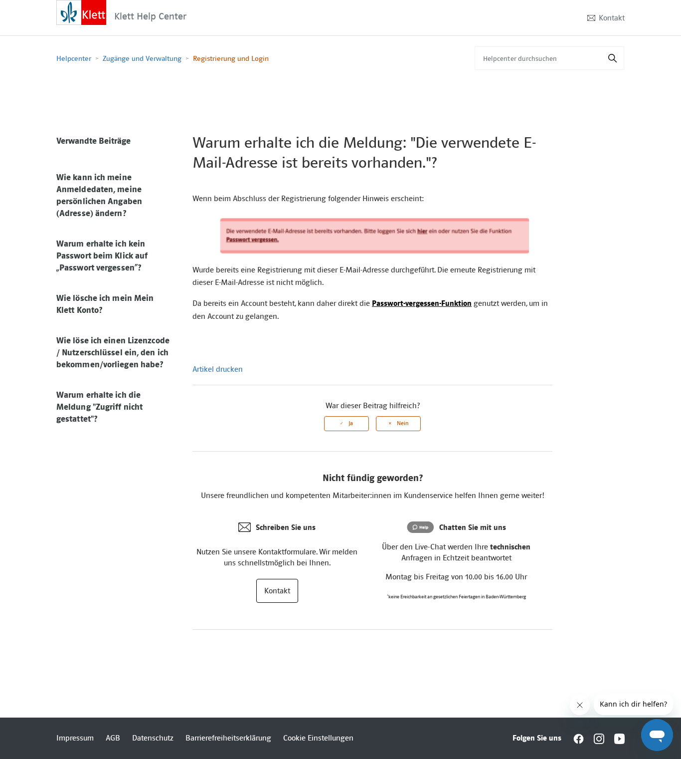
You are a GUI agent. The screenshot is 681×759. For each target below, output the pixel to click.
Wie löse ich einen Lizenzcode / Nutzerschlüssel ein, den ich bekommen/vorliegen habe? (113, 352)
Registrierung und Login (231, 58)
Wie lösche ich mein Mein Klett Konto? (105, 303)
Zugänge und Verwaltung (142, 58)
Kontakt (612, 18)
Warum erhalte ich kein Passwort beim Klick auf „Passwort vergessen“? (102, 255)
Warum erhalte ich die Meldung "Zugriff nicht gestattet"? (99, 406)
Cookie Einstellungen (318, 738)
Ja (350, 423)
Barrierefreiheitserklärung (228, 738)
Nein (402, 423)
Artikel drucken (217, 369)
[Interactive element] (81, 12)
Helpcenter (73, 58)
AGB (113, 738)
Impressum (75, 738)
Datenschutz (152, 738)
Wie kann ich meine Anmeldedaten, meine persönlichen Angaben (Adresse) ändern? (99, 195)
